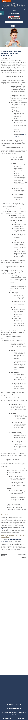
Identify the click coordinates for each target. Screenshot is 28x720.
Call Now (8, 718)
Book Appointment (14, 22)
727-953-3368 (14, 13)
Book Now (21, 718)
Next (23, 557)
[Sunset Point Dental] (14, 4)
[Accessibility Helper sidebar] (2, 13)
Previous (22, 554)
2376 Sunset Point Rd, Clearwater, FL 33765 (15, 10)
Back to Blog (4, 554)
